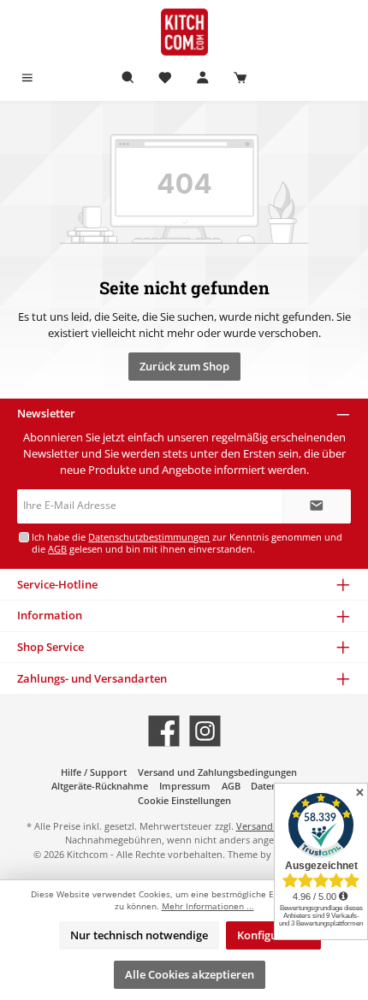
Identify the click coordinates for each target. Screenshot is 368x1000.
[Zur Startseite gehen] (184, 32)
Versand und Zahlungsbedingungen (217, 772)
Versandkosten (269, 826)
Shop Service (50, 646)
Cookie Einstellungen (184, 800)
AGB (57, 548)
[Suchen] (128, 78)
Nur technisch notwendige (139, 935)
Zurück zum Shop (184, 366)
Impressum (185, 785)
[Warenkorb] (240, 78)
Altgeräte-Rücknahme (99, 785)
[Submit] (316, 506)
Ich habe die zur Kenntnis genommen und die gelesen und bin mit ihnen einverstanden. (187, 542)
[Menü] (27, 78)
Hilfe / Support (94, 772)
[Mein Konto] (203, 78)
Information (49, 615)
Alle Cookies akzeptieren (189, 974)
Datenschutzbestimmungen (149, 536)
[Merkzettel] (165, 78)
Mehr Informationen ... (208, 906)
